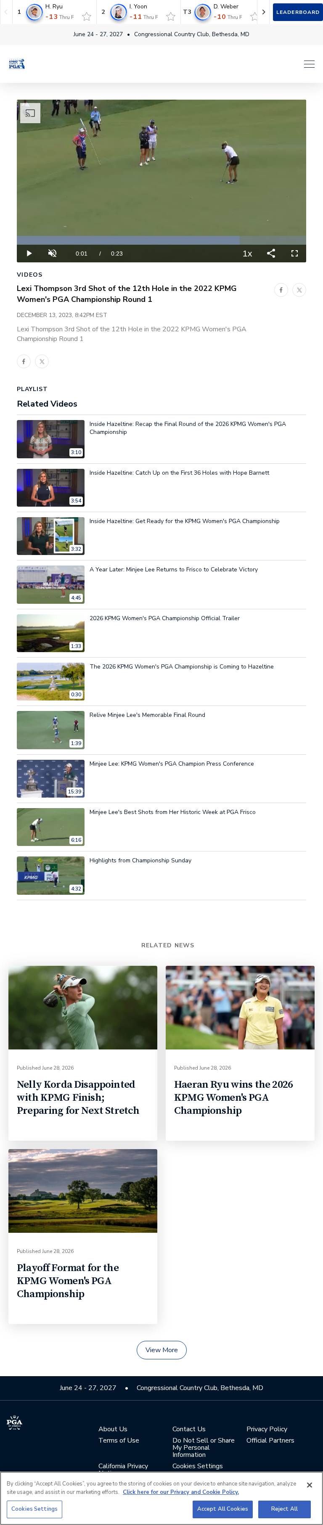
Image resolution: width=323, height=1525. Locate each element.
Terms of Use (118, 1440)
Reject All (284, 1509)
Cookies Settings (34, 1509)
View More (162, 1350)
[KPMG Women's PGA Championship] (16, 64)
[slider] (161, 240)
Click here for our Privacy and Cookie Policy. (181, 1492)
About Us (112, 1429)
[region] (161, 1498)
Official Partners (270, 1440)
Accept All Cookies (222, 1509)
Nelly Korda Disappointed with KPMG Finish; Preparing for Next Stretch (78, 1097)
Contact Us (189, 1429)
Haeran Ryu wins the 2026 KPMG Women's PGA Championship (233, 1097)
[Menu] (174, 64)
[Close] (309, 1485)
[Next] (263, 12)
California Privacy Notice (123, 1470)
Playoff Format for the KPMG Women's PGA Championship (68, 1280)
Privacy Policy (266, 1429)
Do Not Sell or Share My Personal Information (203, 1448)
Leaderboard (298, 12)
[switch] (87, 16)
